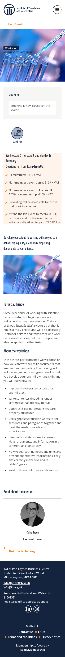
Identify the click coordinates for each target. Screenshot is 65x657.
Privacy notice (50, 637)
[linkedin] (28, 608)
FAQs (41, 632)
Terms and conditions (22, 637)
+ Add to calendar (15, 63)
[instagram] (36, 608)
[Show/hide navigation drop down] (57, 9)
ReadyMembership (32, 650)
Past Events (16, 24)
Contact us (26, 632)
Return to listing (22, 551)
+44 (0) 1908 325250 (16, 583)
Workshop (11, 48)
